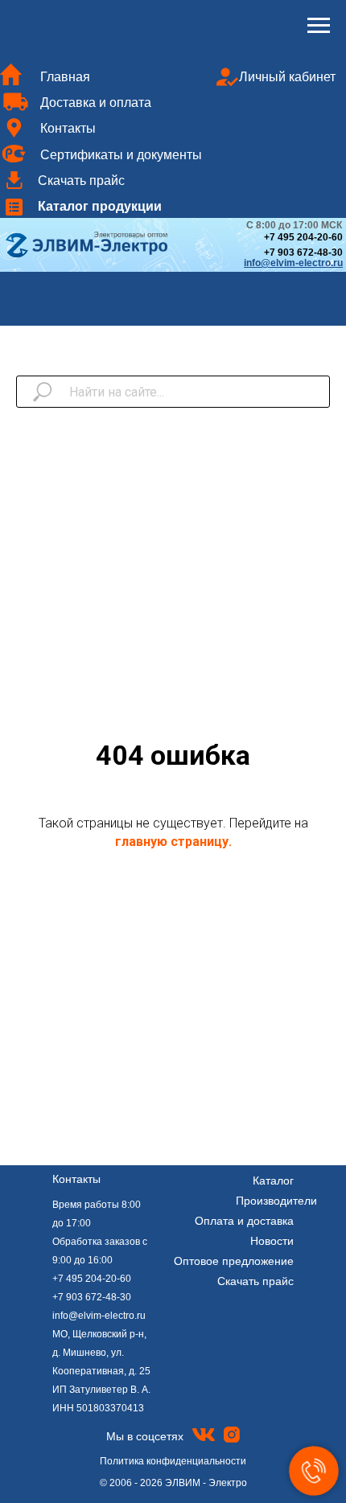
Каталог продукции (100, 206)
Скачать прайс (81, 180)
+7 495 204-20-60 (91, 1278)
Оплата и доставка (244, 1220)
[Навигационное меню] (318, 26)
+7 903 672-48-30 (303, 252)
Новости (272, 1240)
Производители (276, 1200)
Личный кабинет (287, 76)
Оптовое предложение (234, 1261)
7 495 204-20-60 (306, 237)
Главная (65, 76)
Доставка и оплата (95, 102)
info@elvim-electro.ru (99, 1315)
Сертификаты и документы (121, 154)
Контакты (68, 128)
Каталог (273, 1180)
